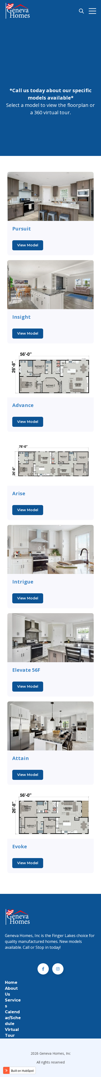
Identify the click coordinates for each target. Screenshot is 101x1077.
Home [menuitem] (11, 982)
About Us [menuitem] (11, 991)
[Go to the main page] (18, 11)
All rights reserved (51, 1062)
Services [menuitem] (13, 1003)
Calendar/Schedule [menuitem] (13, 1018)
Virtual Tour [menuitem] (12, 1032)
